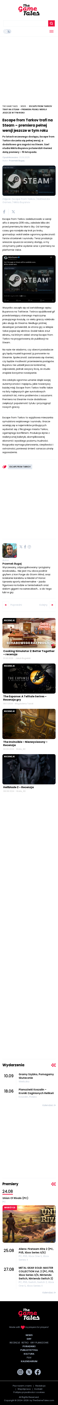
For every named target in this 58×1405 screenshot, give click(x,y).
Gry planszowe (39, 1342)
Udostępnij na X (13, 212)
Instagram (29, 547)
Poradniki (29, 1346)
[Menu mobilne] (51, 31)
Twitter (21, 547)
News (23, 106)
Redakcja (40, 1385)
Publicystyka (29, 1350)
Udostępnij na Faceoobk (4, 212)
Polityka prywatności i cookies (29, 1392)
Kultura (29, 1353)
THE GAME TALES (10, 106)
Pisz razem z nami (22, 1385)
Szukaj (51, 23)
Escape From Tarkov (20, 466)
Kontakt (38, 1389)
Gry (29, 1339)
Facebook (25, 547)
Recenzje (9, 620)
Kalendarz (48, 1105)
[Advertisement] (29, 69)
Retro (25, 1342)
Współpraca (24, 1389)
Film (29, 1357)
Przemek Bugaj (12, 563)
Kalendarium (29, 1361)
